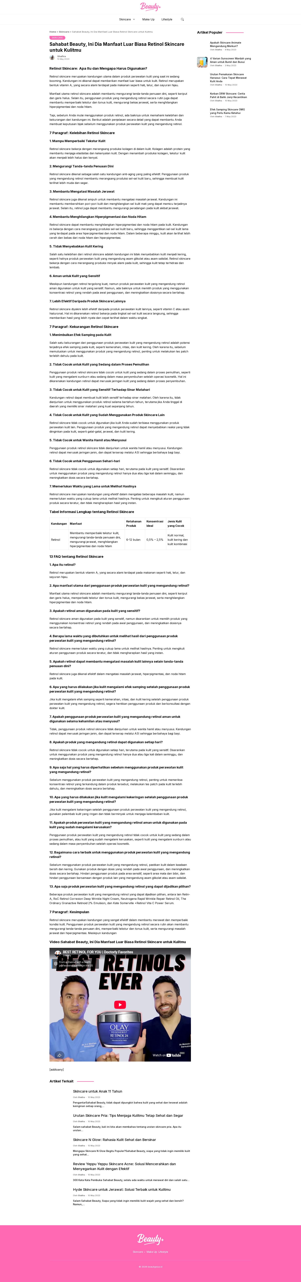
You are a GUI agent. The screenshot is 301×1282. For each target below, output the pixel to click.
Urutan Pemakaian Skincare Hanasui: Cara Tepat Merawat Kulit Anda (228, 78)
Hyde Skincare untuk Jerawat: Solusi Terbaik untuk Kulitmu (122, 1189)
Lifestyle (166, 19)
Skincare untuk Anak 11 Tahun (97, 1091)
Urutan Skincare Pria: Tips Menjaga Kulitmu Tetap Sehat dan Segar (128, 1115)
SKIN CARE (57, 37)
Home (52, 31)
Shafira (61, 56)
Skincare (125, 19)
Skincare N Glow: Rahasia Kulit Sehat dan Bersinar (114, 1140)
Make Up (148, 19)
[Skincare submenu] (144, 1252)
